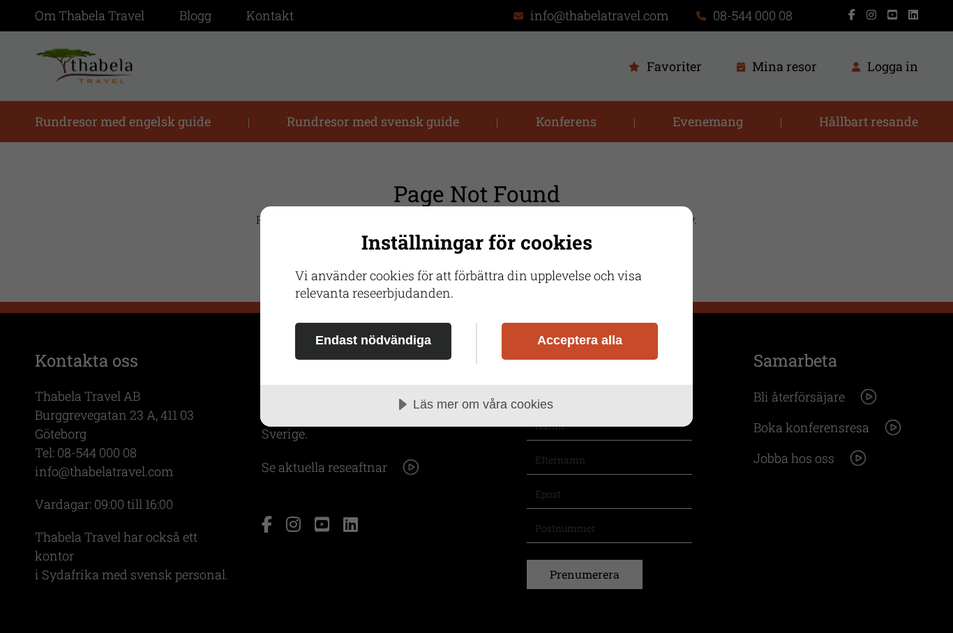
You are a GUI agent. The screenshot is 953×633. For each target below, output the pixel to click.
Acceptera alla (579, 340)
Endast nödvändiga (373, 340)
